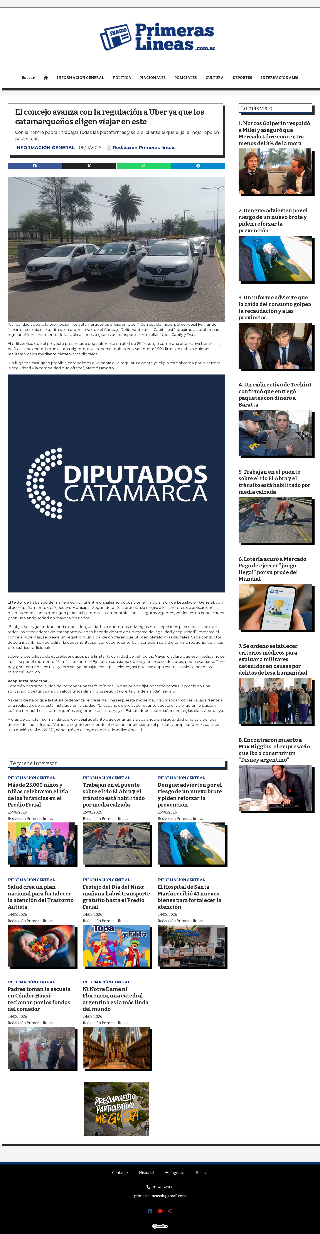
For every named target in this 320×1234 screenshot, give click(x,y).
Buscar (28, 77)
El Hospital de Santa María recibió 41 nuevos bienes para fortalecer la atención (189, 897)
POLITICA (122, 77)
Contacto (120, 1172)
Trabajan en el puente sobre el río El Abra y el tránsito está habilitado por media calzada (114, 795)
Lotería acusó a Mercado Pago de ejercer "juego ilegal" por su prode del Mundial (272, 569)
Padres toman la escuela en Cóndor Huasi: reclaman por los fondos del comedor (39, 999)
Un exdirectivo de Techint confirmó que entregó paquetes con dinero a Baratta (275, 394)
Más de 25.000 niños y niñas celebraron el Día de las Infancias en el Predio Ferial (38, 795)
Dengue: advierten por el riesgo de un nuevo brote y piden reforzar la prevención (190, 795)
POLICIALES (185, 77)
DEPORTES (242, 77)
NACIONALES (153, 77)
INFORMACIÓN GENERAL (80, 77)
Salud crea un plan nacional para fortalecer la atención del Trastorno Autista (41, 897)
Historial (146, 1172)
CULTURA (215, 77)
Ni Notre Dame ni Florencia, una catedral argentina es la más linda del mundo (115, 999)
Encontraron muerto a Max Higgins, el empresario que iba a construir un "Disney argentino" (274, 750)
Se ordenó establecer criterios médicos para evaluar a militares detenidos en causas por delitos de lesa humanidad (273, 659)
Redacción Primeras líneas (144, 147)
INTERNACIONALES (279, 77)
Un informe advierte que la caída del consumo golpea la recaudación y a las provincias (275, 307)
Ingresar (177, 1172)
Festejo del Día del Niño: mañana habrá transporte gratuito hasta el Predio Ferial (116, 897)
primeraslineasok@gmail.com (160, 1196)
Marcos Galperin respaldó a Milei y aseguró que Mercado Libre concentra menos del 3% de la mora (274, 133)
